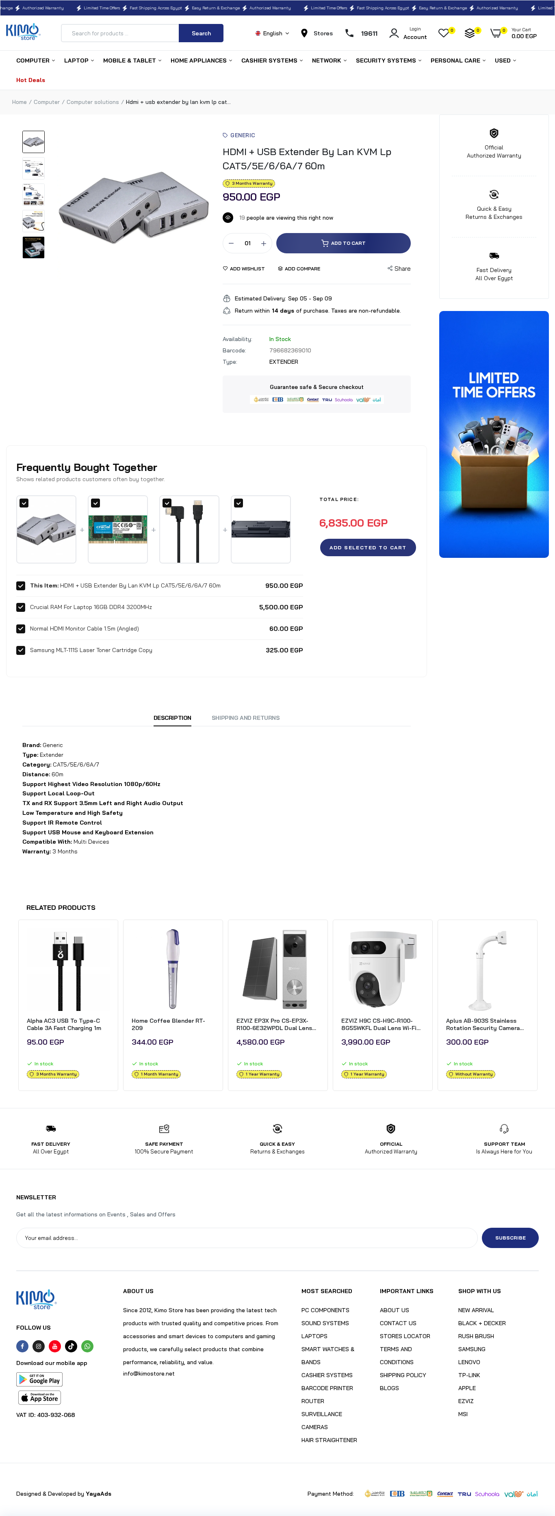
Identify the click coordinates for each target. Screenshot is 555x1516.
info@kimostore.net (149, 1373)
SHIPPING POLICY (403, 1375)
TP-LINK (469, 1375)
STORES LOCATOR (405, 1336)
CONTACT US (398, 1323)
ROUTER (312, 1401)
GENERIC (243, 135)
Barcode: (234, 350)
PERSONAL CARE (456, 60)
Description (172, 717)
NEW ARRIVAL (476, 1310)
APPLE (467, 1388)
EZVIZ (466, 1401)
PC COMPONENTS (325, 1310)
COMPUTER (33, 60)
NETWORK (327, 60)
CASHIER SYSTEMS (270, 60)
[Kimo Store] (23, 33)
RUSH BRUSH (476, 1336)
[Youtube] (55, 1346)
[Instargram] (39, 1346)
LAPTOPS (314, 1336)
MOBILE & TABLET (130, 60)
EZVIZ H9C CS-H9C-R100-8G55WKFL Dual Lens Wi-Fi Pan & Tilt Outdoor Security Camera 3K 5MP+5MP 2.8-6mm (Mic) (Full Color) (380, 1024)
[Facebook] (22, 1346)
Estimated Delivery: (260, 298)
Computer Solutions (93, 102)
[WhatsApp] (87, 1346)
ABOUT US (394, 1310)
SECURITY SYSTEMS (387, 60)
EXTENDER (283, 361)
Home (19, 102)
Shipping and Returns (246, 717)
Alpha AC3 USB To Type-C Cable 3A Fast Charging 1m (64, 1024)
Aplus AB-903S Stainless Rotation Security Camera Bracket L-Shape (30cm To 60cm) (483, 1024)
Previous (16, 1008)
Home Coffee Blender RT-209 (168, 1024)
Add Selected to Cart (368, 547)
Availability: (237, 339)
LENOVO (469, 1362)
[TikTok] (71, 1346)
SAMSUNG (472, 1349)
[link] (102, 941)
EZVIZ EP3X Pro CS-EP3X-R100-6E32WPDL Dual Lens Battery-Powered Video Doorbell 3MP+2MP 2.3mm (274, 1024)
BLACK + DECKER (482, 1323)
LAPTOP (77, 60)
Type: (230, 361)
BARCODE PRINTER (327, 1388)
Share (403, 268)
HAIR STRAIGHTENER (329, 1440)
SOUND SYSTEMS (325, 1323)
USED (503, 60)
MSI (463, 1414)
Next (539, 1008)
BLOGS (389, 1388)
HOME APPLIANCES (199, 60)
